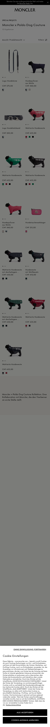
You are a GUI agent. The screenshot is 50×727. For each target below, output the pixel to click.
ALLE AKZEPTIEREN (25, 712)
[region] (25, 686)
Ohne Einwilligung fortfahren (29, 649)
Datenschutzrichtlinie (13, 705)
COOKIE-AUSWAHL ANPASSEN (25, 720)
